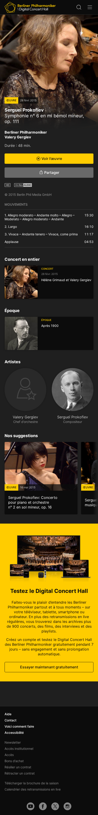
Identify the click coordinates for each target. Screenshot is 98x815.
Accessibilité (14, 732)
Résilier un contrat (18, 767)
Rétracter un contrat (20, 773)
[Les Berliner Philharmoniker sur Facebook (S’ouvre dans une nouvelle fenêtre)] (43, 806)
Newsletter (13, 742)
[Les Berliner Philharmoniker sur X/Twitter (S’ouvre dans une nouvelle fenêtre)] (55, 806)
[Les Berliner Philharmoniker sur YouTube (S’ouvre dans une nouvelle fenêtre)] (30, 806)
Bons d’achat (14, 761)
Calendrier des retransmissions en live (33, 789)
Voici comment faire (19, 726)
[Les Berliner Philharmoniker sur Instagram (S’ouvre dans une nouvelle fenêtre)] (67, 806)
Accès (9, 755)
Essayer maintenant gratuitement (49, 667)
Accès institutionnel (19, 748)
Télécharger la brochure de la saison (32, 783)
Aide (8, 714)
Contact (10, 720)
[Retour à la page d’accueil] (30, 7)
